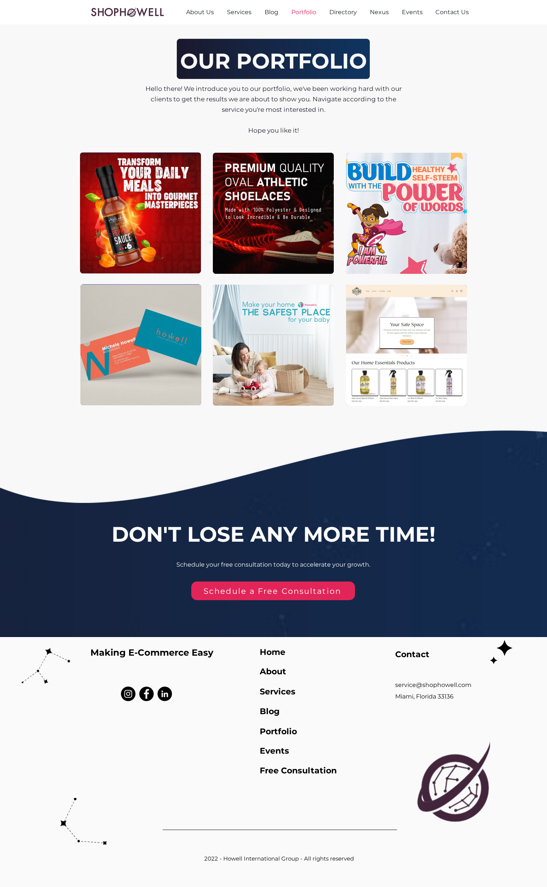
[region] (140, 212)
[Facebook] (146, 694)
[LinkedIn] (164, 694)
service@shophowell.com (433, 684)
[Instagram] (128, 694)
